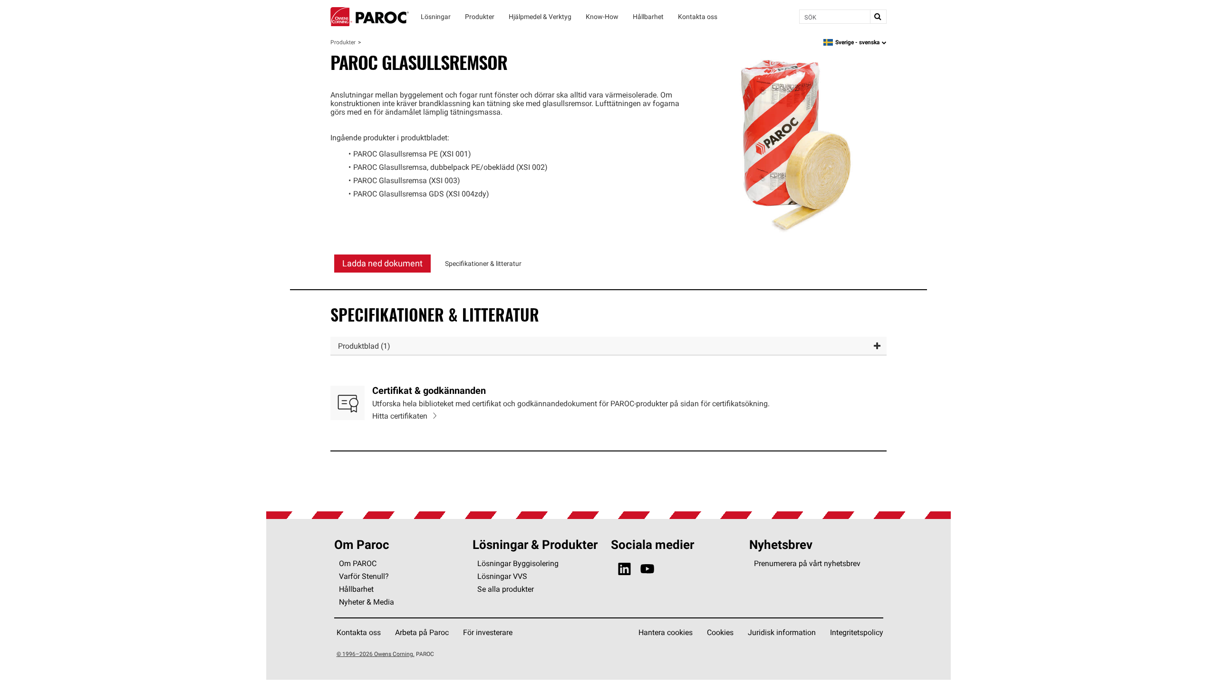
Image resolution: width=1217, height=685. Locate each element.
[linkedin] (624, 569)
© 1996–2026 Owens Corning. (376, 653)
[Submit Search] (878, 17)
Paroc (369, 16)
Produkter (343, 42)
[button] (608, 346)
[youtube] (647, 569)
